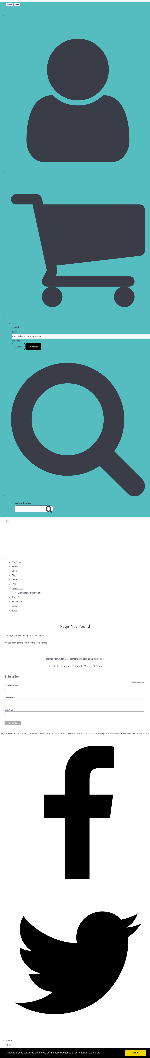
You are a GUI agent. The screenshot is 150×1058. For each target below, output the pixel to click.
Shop (14, 571)
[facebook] (78, 888)
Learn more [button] (94, 1052)
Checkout (33, 346)
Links (14, 606)
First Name (10, 698)
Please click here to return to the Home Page (25, 642)
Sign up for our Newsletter (30, 593)
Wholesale (17, 601)
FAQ (14, 584)
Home (15, 566)
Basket (18, 346)
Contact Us (17, 588)
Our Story (16, 562)
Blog (14, 575)
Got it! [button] (135, 1053)
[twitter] (78, 1034)
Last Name (10, 710)
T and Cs (16, 597)
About (14, 579)
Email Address (12, 685)
